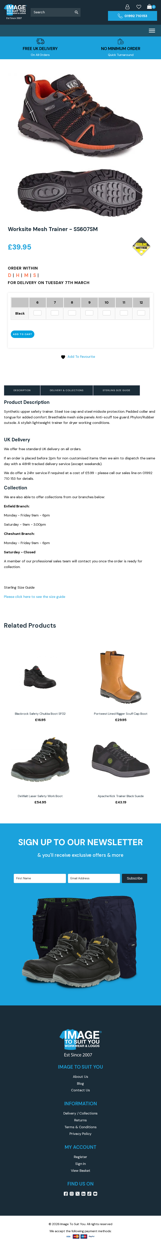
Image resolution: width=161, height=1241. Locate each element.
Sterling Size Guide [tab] (116, 390)
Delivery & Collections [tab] (66, 390)
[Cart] (151, 7)
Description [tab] (22, 390)
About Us (80, 1076)
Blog (80, 1083)
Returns (80, 1120)
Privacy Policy (80, 1133)
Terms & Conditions (80, 1127)
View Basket (80, 1170)
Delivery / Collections (80, 1113)
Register (80, 1157)
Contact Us (80, 1090)
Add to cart (22, 334)
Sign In (80, 1163)
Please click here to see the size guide (34, 596)
